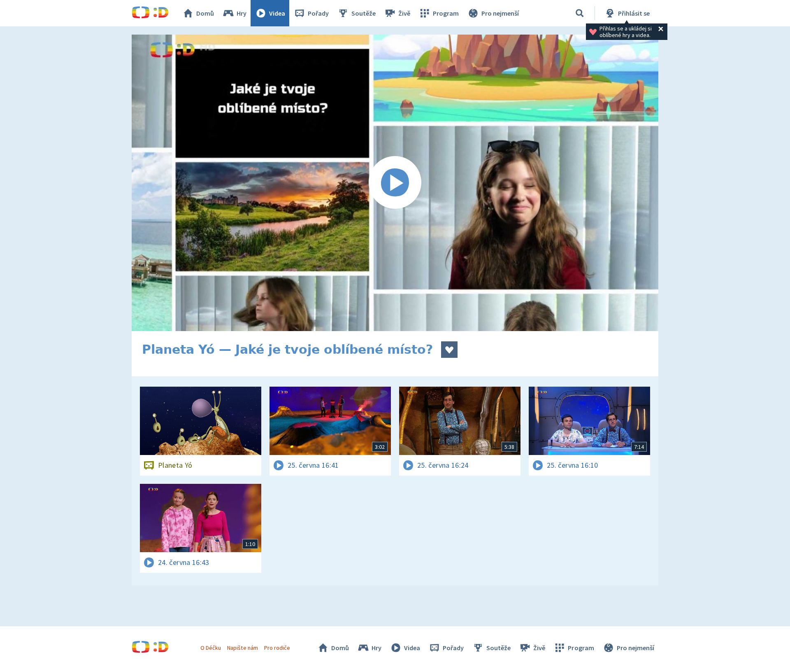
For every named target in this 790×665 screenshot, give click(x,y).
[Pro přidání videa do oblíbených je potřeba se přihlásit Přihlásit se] (449, 349)
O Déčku (210, 647)
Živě (404, 13)
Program (446, 13)
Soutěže (363, 13)
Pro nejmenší (500, 13)
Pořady (318, 13)
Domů (205, 13)
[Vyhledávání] (580, 13)
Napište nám (242, 647)
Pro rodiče (277, 647)
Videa (277, 13)
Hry (241, 13)
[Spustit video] (395, 183)
